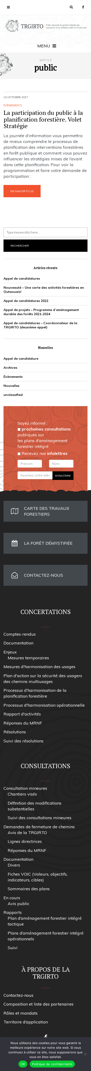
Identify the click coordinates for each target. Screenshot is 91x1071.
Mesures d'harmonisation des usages (39, 666)
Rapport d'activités (22, 714)
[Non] (85, 1054)
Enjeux (10, 652)
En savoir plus (22, 191)
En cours (12, 897)
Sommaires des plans (29, 888)
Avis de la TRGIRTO (27, 832)
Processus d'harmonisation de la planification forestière (35, 693)
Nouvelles (11, 386)
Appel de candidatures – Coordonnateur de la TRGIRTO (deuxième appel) (40, 325)
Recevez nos (44, 453)
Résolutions (15, 731)
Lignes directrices (25, 841)
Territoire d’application (26, 1022)
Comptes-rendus (20, 634)
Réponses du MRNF (23, 723)
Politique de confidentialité (52, 1064)
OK (23, 1064)
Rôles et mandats (21, 1013)
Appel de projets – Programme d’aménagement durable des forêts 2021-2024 (41, 312)
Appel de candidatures (22, 278)
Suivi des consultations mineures (39, 817)
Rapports (13, 912)
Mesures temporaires (28, 657)
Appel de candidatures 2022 (26, 301)
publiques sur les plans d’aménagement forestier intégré (44, 437)
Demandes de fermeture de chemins (39, 826)
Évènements (13, 105)
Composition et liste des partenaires (39, 1004)
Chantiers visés (22, 794)
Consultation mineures (25, 788)
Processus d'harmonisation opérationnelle (44, 705)
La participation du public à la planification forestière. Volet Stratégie (43, 119)
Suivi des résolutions (23, 741)
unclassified (13, 395)
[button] (71, 7)
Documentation (18, 643)
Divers (14, 865)
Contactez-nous (18, 995)
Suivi (13, 947)
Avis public (18, 903)
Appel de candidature (21, 358)
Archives (10, 368)
